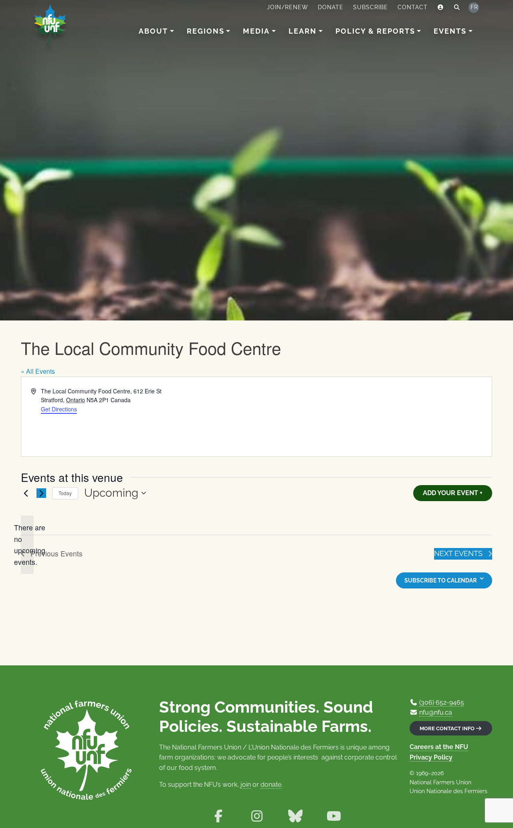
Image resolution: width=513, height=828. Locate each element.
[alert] (27, 545)
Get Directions (59, 409)
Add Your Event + (453, 493)
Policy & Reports (375, 31)
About (153, 31)
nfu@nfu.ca (435, 712)
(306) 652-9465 (441, 702)
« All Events (38, 371)
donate (271, 784)
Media (256, 31)
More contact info (448, 728)
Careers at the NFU (439, 747)
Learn (303, 31)
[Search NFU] (457, 7)
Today (65, 493)
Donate (330, 7)
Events (450, 31)
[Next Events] (41, 493)
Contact (413, 7)
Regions (205, 31)
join (245, 784)
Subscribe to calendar (440, 580)
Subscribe (370, 7)
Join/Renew (287, 7)
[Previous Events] (25, 493)
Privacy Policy (431, 757)
